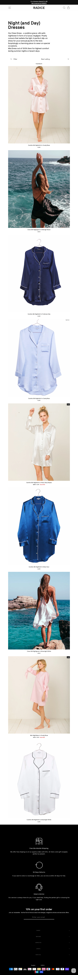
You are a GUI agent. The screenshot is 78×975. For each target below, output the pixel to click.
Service (38, 942)
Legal (38, 948)
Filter (15, 59)
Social (38, 954)
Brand (38, 936)
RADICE (39, 7)
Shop (38, 930)
